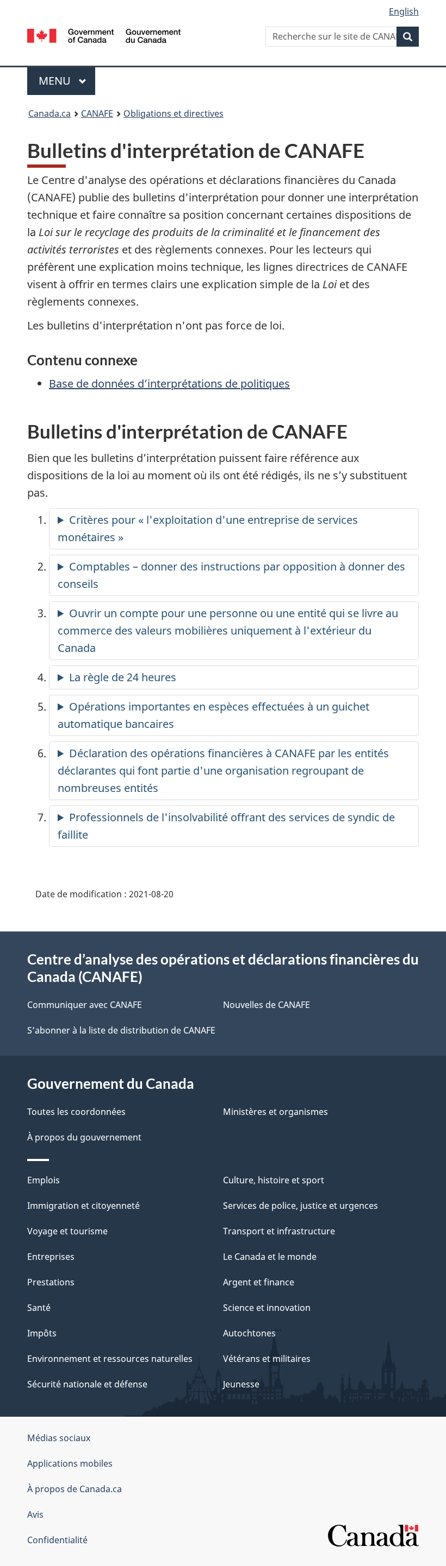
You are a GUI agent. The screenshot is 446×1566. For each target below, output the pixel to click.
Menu (67, 80)
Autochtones (249, 1333)
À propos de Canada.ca (74, 1489)
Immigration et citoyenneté (83, 1206)
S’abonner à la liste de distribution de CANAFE (121, 1030)
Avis (35, 1514)
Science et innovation (267, 1308)
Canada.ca (49, 113)
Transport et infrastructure (279, 1231)
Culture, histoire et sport (273, 1180)
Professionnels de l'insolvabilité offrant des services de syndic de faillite (226, 826)
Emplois (43, 1180)
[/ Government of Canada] (104, 34)
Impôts (42, 1333)
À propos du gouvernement (84, 1137)
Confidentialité (57, 1540)
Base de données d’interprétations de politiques (169, 383)
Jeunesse (241, 1384)
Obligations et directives (173, 113)
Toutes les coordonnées (76, 1112)
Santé (39, 1308)
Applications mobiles (70, 1463)
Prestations (51, 1282)
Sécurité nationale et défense (87, 1384)
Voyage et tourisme (67, 1231)
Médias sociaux (58, 1438)
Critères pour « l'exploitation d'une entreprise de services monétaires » (208, 528)
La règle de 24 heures (122, 677)
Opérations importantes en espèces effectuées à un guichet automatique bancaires (213, 715)
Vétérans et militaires (267, 1359)
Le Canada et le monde (270, 1257)
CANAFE (97, 113)
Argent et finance (258, 1282)
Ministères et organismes (275, 1112)
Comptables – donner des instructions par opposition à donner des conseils (231, 575)
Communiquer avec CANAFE (84, 1005)
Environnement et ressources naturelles (110, 1359)
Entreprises (51, 1257)
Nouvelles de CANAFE (266, 1005)
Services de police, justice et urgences (300, 1206)
